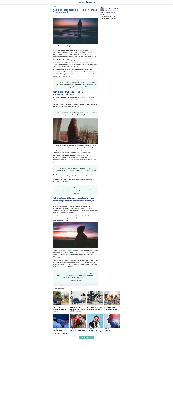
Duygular (72, 328)
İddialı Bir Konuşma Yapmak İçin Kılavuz (110, 308)
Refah (54, 306)
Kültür (54, 6)
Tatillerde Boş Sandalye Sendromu (78, 331)
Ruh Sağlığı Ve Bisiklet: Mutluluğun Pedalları (94, 308)
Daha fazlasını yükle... (86, 337)
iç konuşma (62, 175)
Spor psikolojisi (91, 306)
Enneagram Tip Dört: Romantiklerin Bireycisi (94, 331)
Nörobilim (106, 328)
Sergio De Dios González (111, 10)
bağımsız (69, 250)
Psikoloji (106, 306)
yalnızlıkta (79, 155)
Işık (90, 145)
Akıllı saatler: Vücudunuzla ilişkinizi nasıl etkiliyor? (60, 309)
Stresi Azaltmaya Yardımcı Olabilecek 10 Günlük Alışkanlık (77, 309)
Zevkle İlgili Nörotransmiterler (110, 331)
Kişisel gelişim (90, 328)
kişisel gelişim (84, 97)
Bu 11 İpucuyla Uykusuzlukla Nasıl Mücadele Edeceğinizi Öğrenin (60, 332)
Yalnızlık (55, 204)
